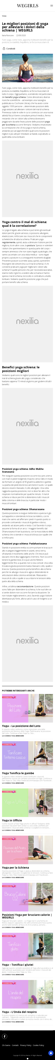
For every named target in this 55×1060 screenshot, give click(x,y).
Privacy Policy (25, 1045)
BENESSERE (20, 736)
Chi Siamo (6, 1045)
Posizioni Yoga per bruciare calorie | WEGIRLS (27, 916)
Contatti (15, 1045)
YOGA (4, 16)
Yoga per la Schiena (15, 867)
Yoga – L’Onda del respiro (19, 1012)
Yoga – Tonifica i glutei (17, 964)
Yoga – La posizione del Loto (21, 726)
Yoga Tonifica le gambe (18, 773)
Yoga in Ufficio (12, 820)
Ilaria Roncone (8, 35)
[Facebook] (3, 1035)
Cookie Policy (38, 1045)
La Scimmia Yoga (8, 736)
